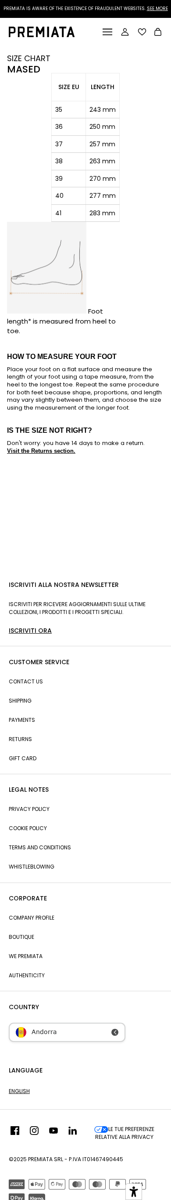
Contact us (26, 681)
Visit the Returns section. (41, 451)
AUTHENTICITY (27, 975)
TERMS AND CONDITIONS (40, 847)
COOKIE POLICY (28, 828)
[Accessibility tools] (133, 1191)
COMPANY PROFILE (31, 917)
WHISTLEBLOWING (31, 866)
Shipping (20, 700)
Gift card (22, 758)
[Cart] (157, 33)
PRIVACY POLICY (29, 809)
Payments (22, 720)
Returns (20, 739)
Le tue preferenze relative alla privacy (124, 1133)
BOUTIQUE (21, 937)
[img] (15, 1133)
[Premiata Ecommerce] (42, 34)
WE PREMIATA (26, 956)
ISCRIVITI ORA (30, 630)
